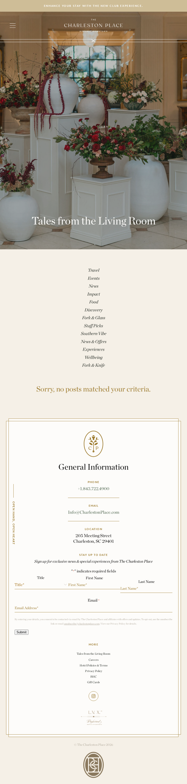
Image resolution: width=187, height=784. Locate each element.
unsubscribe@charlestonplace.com (82, 623)
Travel (93, 270)
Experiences (93, 349)
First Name (94, 578)
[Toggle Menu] (15, 25)
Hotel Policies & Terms (94, 665)
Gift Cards (93, 682)
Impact (93, 294)
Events (94, 278)
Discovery (93, 310)
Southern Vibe (93, 333)
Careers (94, 660)
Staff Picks (93, 325)
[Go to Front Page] (93, 25)
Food (93, 302)
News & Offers (93, 341)
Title (40, 577)
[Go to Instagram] (93, 696)
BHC (93, 676)
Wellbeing (93, 357)
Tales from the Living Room (93, 653)
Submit (22, 632)
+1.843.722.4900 (93, 488)
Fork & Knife (93, 365)
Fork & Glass (93, 317)
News (93, 286)
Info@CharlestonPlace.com (93, 512)
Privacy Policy (93, 671)
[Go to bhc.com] (93, 765)
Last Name (146, 581)
